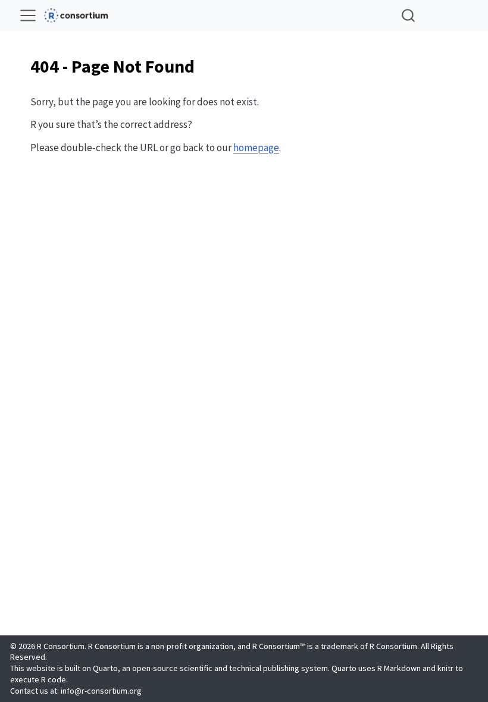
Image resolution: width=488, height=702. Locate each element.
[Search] (408, 15)
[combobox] (409, 15)
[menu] (28, 15)
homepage (256, 147)
